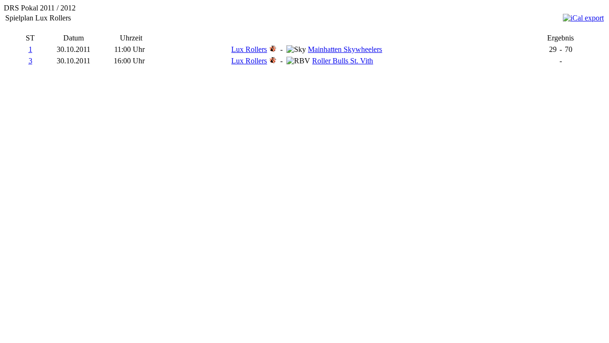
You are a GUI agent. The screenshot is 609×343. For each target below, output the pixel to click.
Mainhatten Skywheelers (345, 49)
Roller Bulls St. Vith (342, 61)
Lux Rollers (249, 49)
